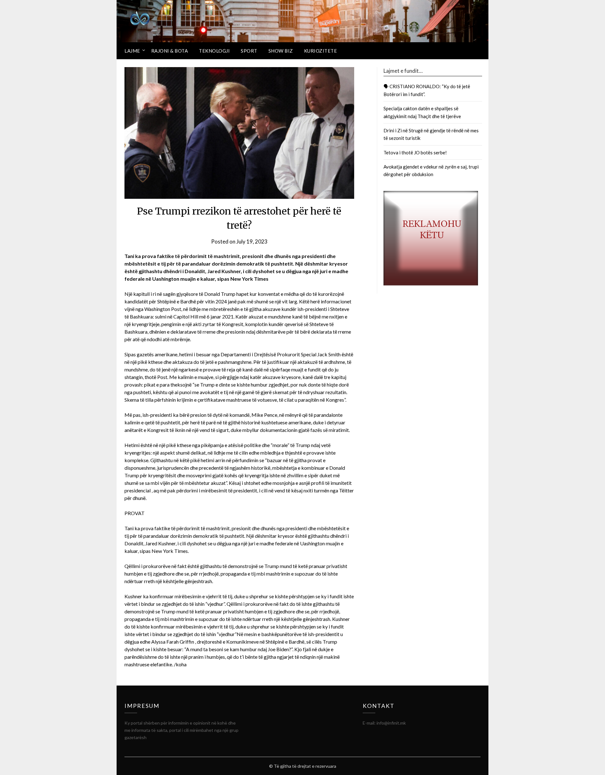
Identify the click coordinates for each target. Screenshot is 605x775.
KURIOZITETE (320, 51)
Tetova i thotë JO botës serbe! (415, 152)
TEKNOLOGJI (214, 51)
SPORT (249, 51)
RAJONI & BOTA (169, 51)
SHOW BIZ (280, 51)
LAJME (132, 51)
